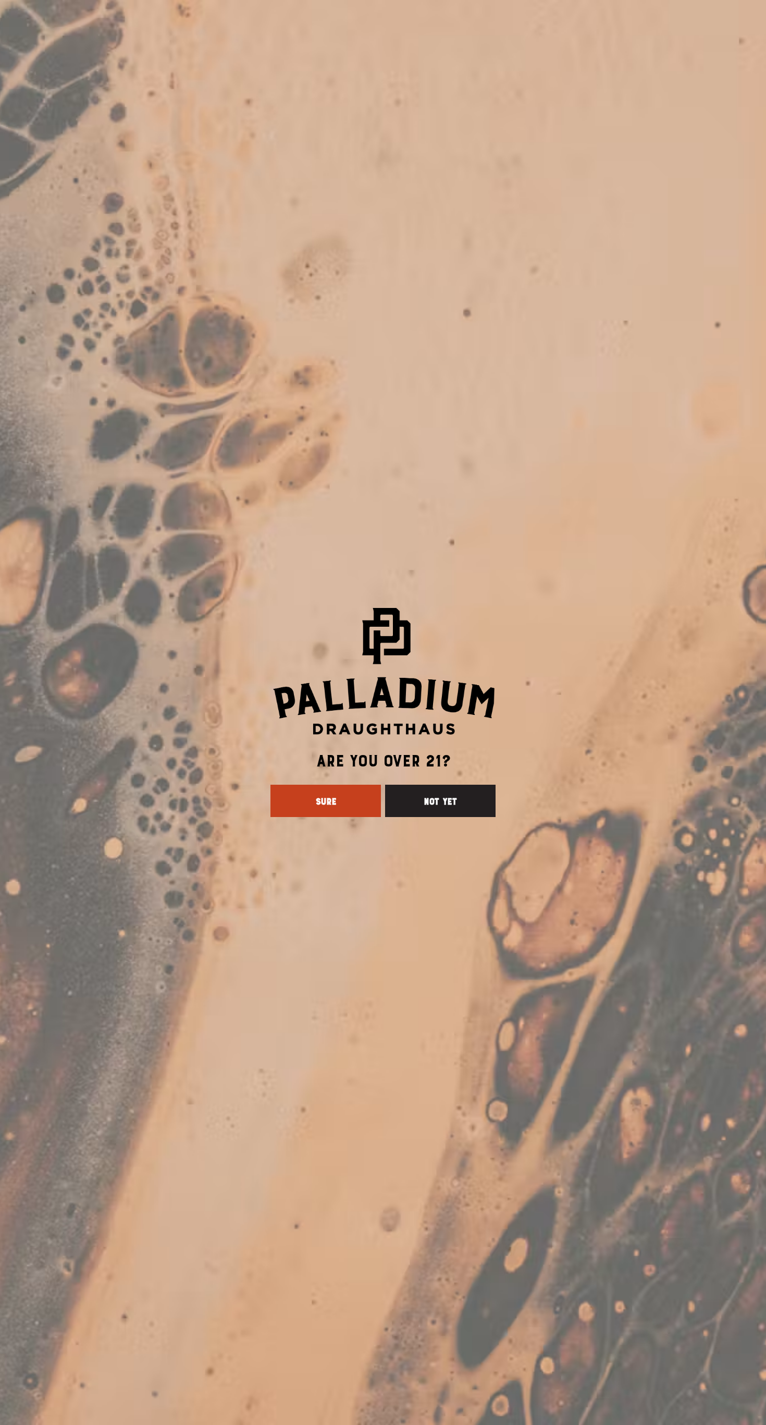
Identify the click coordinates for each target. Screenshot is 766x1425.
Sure (325, 801)
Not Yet (440, 801)
